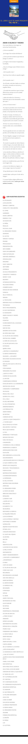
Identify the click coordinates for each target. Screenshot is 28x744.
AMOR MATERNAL (8, 580)
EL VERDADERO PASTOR (9, 710)
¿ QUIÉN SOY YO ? (8, 501)
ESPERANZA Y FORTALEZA (10, 435)
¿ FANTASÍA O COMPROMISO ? (11, 557)
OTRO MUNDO (7, 368)
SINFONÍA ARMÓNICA (9, 256)
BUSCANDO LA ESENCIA (9, 511)
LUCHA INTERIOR (8, 516)
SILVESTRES (6, 537)
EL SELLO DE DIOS (8, 481)
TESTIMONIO (6, 305)
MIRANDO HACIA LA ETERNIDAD (12, 302)
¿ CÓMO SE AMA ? (8, 616)
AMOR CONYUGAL (8, 598)
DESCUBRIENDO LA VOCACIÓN (11, 455)
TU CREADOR (6, 689)
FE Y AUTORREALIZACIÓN (10, 677)
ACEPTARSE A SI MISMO (9, 521)
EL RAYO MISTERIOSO (9, 310)
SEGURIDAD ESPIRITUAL (9, 687)
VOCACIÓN (6, 452)
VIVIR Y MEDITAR (7, 264)
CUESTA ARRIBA (7, 644)
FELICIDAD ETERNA (8, 284)
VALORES (5, 318)
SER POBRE (6, 267)
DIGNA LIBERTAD (7, 215)
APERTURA (6, 486)
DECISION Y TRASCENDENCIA (11, 468)
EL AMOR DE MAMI (8, 583)
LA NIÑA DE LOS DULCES (10, 341)
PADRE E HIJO (6, 629)
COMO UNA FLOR (8, 570)
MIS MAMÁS (6, 588)
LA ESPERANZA (7, 478)
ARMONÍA (5, 618)
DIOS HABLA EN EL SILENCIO (11, 666)
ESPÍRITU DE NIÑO (8, 621)
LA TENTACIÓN (7, 300)
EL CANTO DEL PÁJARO (9, 534)
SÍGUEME (5, 712)
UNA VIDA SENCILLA (8, 578)
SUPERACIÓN (6, 524)
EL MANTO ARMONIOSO (9, 353)
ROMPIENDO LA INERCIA (10, 447)
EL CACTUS (6, 236)
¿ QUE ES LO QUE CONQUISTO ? (11, 419)
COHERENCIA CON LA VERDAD (11, 445)
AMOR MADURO (7, 636)
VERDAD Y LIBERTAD (8, 205)
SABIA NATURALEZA (8, 254)
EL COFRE (5, 210)
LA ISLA (5, 432)
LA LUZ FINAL (6, 725)
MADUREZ (6, 261)
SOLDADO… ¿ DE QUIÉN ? (10, 356)
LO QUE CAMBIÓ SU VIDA (10, 463)
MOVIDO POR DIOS (8, 437)
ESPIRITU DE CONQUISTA (10, 465)
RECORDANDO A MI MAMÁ (10, 575)
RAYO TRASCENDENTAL (9, 307)
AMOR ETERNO (7, 412)
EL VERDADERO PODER (9, 488)
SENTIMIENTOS (7, 552)
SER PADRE (6, 608)
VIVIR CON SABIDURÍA (9, 251)
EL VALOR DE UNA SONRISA (10, 336)
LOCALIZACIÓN (7, 203)
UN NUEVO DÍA (7, 221)
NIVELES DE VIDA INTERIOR (10, 290)
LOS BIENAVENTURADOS (10, 475)
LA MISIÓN (6, 717)
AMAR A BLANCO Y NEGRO (10, 315)
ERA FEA (5, 539)
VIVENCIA (5, 292)
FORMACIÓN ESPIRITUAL (10, 715)
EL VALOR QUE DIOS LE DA (10, 343)
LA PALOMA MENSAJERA (9, 694)
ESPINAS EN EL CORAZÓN (10, 626)
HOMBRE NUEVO (7, 287)
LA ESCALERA (6, 325)
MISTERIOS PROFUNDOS (10, 473)
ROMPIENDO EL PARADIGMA (11, 611)
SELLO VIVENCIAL (8, 295)
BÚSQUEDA (6, 496)
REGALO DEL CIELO (8, 394)
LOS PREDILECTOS (8, 409)
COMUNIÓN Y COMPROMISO (11, 389)
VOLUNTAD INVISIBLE (9, 702)
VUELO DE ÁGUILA (8, 440)
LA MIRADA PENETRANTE (10, 705)
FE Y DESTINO (6, 679)
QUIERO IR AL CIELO (8, 396)
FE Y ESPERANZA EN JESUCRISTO (12, 684)
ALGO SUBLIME (7, 603)
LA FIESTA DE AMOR (8, 491)
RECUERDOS (6, 572)
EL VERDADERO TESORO (9, 231)
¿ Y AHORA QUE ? (7, 422)
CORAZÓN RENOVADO (9, 532)
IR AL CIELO (6, 399)
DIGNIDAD (6, 233)
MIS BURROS (6, 509)
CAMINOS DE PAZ (8, 417)
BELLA (4, 542)
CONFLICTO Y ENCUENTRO (10, 208)
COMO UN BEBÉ (7, 700)
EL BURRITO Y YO (7, 506)
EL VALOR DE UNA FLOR (9, 567)
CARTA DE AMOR (7, 565)
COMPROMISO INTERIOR (10, 381)
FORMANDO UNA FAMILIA (10, 631)
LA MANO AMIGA (7, 707)
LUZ (4, 723)
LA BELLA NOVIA (7, 549)
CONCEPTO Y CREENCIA (9, 274)
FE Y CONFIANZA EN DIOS (10, 682)
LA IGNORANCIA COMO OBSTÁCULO (13, 652)
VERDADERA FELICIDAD (9, 371)
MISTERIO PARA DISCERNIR (10, 483)
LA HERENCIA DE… (8, 585)
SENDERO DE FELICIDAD (9, 330)
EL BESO (5, 562)
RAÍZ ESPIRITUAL (7, 664)
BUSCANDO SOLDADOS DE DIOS (12, 359)
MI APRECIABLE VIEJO (9, 333)
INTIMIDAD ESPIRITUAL (9, 282)
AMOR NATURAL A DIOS (9, 641)
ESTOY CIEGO (6, 639)
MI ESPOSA (6, 606)
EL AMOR (5, 595)
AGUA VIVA (6, 697)
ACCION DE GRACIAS (9, 613)
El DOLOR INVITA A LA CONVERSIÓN (13, 383)
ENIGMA (5, 241)
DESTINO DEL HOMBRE (9, 338)
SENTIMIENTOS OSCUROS (10, 624)
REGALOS (5, 226)
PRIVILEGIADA (7, 244)
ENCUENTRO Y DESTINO (9, 427)
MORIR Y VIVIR (7, 277)
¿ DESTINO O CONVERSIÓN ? (11, 351)
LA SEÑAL (5, 223)
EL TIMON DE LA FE (8, 674)
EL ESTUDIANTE (7, 200)
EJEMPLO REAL (7, 348)
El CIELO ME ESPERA (8, 401)
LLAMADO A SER (7, 498)
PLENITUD (5, 320)
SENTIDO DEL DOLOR (9, 386)
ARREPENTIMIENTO (8, 406)
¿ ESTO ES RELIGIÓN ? (9, 649)
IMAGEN (5, 297)
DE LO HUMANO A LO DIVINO (11, 647)
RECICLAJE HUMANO (8, 429)
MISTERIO (5, 279)
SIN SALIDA (6, 391)
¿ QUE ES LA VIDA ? (8, 373)
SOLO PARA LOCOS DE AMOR (11, 669)
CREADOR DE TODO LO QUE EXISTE (12, 671)
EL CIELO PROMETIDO (9, 404)
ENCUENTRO (6, 503)
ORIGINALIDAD (7, 259)
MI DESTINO (6, 414)
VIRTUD (5, 593)
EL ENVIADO (6, 361)
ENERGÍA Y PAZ (7, 218)
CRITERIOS (6, 269)
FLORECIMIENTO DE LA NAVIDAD (12, 323)
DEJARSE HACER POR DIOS (10, 527)
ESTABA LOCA (7, 529)
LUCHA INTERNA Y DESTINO (11, 519)
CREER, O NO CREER (8, 661)
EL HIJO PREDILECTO (8, 692)
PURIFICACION (7, 470)
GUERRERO (6, 213)
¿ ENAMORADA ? (7, 560)
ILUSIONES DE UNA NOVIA (10, 547)
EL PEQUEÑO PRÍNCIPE (9, 514)
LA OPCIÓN (6, 378)
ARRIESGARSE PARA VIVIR (10, 450)
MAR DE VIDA (6, 328)
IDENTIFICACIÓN (7, 544)
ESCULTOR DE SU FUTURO (10, 424)
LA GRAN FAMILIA (8, 634)
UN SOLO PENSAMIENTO (10, 272)
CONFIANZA (6, 590)
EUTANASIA (6, 346)
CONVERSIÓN (6, 442)
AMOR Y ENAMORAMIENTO (10, 555)
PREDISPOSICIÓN (7, 246)
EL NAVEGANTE (7, 313)
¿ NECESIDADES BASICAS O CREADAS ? (13, 460)
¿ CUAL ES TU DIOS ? (8, 654)
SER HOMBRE (6, 249)
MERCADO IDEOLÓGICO (9, 493)
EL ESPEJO (5, 720)
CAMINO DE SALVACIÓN (9, 376)
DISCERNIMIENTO (8, 458)
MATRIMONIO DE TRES (9, 601)
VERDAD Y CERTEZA (8, 239)
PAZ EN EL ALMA (7, 228)
